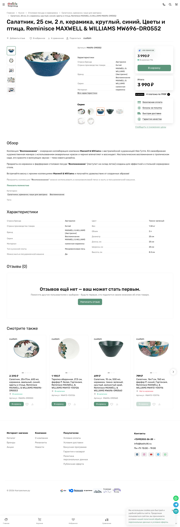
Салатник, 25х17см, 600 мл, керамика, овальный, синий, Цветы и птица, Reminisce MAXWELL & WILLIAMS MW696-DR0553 (25, 385)
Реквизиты (41, 442)
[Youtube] (151, 454)
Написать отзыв (90, 301)
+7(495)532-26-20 (143, 439)
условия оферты (160, 522)
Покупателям (70, 433)
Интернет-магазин (17, 433)
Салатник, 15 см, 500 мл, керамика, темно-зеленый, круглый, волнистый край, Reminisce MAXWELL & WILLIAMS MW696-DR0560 (108, 385)
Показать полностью (18, 185)
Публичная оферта (73, 464)
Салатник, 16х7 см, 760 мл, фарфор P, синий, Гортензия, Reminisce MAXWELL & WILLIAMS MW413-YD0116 (152, 383)
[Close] (172, 510)
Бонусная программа (74, 447)
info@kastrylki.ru (143, 443)
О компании (41, 438)
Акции (10, 447)
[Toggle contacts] (163, 4)
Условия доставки (73, 442)
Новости (39, 447)
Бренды (11, 442)
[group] (47, 80)
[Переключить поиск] (170, 4)
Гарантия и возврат (74, 451)
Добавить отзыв (17, 38)
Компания (40, 433)
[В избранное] (27, 404)
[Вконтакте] (137, 454)
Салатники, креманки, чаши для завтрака (27, 194)
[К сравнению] (32, 404)
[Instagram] (144, 454)
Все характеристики (87, 93)
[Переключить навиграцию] (3, 4)
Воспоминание (57, 194)
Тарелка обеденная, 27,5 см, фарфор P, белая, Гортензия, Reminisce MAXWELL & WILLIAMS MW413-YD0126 (67, 383)
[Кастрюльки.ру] (12, 4)
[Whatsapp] (165, 454)
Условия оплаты (72, 438)
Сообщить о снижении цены (150, 127)
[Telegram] (158, 454)
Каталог (11, 438)
